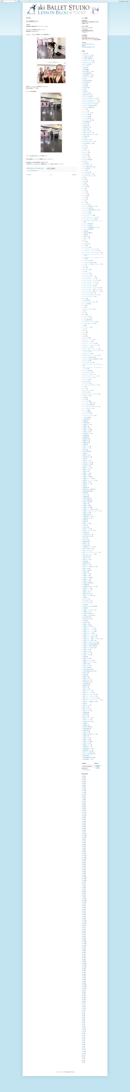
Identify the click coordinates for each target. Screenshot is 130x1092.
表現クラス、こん (87, 690)
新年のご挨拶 (86, 570)
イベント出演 (86, 116)
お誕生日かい (86, 127)
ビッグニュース (87, 327)
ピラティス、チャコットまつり (90, 345)
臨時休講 (85, 755)
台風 (84, 597)
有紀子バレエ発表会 (88, 752)
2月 (82, 787)
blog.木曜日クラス (87, 75)
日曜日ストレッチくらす (89, 662)
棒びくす (85, 716)
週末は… (85, 543)
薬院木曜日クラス (87, 750)
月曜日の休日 (86, 514)
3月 (82, 785)
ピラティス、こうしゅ (88, 339)
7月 (82, 778)
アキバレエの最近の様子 (89, 105)
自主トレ (85, 539)
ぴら (84, 336)
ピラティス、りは (87, 347)
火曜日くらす (86, 430)
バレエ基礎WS (86, 320)
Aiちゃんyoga (86, 64)
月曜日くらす (86, 507)
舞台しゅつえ (86, 708)
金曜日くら (85, 474)
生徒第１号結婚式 (87, 583)
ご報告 (84, 234)
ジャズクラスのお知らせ (89, 262)
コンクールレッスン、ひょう (90, 217)
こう (84, 188)
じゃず (84, 245)
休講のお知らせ (87, 456)
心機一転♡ (85, 557)
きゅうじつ (85, 157)
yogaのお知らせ (87, 94)
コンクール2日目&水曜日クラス (90, 210)
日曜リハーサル (87, 654)
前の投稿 (74, 174)
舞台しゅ (85, 707)
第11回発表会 (86, 617)
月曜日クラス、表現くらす (89, 509)
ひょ (84, 329)
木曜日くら (85, 739)
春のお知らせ (86, 556)
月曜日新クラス (87, 518)
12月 (83, 790)
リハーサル (85, 401)
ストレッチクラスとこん (89, 296)
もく (84, 386)
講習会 (84, 521)
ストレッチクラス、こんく (89, 278)
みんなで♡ (85, 381)
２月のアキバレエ (87, 55)
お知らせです (86, 130)
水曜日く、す (86, 574)
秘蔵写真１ (85, 685)
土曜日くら (85, 624)
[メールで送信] (47, 168)
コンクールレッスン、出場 (89, 219)
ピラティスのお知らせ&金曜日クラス (92, 359)
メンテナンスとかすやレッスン (90, 385)
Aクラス (85, 66)
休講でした (85, 455)
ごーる (84, 199)
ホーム (51, 174)
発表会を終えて (87, 681)
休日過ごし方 (86, 465)
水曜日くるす (86, 581)
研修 (84, 519)
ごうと (84, 197)
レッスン (85, 410)
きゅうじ (85, 156)
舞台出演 (85, 714)
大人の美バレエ (87, 601)
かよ (84, 145)
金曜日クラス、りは (88, 478)
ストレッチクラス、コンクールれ (91, 280)
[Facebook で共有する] (52, 168)
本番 (84, 723)
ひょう (84, 332)
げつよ (84, 181)
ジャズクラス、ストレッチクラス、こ (92, 252)
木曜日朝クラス (87, 746)
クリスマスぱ (86, 172)
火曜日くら (85, 428)
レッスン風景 (86, 412)
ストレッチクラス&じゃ (88, 293)
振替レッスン (86, 559)
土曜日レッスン (87, 653)
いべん (84, 109)
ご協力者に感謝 (87, 232)
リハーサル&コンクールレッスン (91, 406)
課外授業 (85, 435)
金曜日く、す (86, 473)
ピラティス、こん (87, 341)
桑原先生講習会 (87, 491)
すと (84, 271)
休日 (84, 458)
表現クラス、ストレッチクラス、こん (92, 699)
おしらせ (85, 123)
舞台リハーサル (87, 710)
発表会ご (85, 676)
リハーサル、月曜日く (88, 403)
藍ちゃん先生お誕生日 (88, 753)
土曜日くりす (86, 649)
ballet (84, 67)
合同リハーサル (87, 528)
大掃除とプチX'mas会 (88, 615)
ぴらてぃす (85, 338)
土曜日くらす (86, 626)
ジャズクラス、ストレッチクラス (91, 250)
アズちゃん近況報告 (88, 107)
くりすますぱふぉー (88, 174)
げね (84, 183)
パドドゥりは (86, 316)
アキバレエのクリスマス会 (89, 103)
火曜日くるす (86, 431)
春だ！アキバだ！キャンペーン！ (91, 552)
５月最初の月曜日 (87, 57)
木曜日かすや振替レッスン (89, 734)
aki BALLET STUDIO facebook (98, 767)
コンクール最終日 (87, 223)
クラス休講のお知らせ (88, 166)
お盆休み (85, 136)
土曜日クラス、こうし (88, 628)
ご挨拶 (84, 231)
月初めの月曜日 (87, 500)
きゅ (84, 148)
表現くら (85, 687)
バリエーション (87, 318)
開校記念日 (85, 439)
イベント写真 (86, 114)
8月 (82, 776)
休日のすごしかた (87, 462)
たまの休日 (85, 300)
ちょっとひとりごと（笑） (89, 302)
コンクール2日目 (87, 208)
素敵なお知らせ (87, 593)
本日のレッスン (87, 719)
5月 (82, 781)
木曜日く (85, 735)
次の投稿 (29, 174)
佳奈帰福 (85, 422)
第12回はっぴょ (87, 619)
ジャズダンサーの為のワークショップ (92, 264)
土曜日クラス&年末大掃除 (89, 645)
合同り (84, 525)
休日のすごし (86, 460)
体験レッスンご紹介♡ (88, 595)
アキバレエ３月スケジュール (90, 98)
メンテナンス (86, 383)
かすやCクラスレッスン (89, 141)
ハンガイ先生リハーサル (89, 323)
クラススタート (87, 165)
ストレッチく (86, 273)
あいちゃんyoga (87, 96)
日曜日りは (85, 663)
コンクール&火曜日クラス (89, 206)
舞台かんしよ (86, 705)
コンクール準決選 (87, 229)
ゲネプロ (85, 186)
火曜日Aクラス (86, 424)
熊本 (84, 485)
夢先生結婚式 (86, 728)
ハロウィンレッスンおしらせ (90, 321)
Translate (87, 770)
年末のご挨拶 (86, 667)
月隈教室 (85, 496)
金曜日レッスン (87, 483)
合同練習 (85, 532)
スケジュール (86, 269)
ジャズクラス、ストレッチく (90, 249)
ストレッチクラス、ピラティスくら (91, 287)
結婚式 (84, 492)
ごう (84, 190)
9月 (82, 796)
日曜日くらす (86, 658)
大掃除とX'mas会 (87, 613)
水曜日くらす (86, 577)
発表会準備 (85, 683)
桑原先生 (85, 487)
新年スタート (86, 565)
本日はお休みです (87, 721)
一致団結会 (85, 419)
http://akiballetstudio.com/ (88, 44)
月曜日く (85, 503)
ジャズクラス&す (87, 260)
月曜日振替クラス (87, 516)
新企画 (84, 561)
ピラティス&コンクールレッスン (91, 348)
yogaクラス (86, 93)
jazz (84, 78)
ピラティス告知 (87, 370)
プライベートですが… (88, 374)
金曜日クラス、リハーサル (89, 480)
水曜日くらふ (86, 579)
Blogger (73, 1072)
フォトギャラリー (87, 372)
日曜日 (84, 656)
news (84, 85)
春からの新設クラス (88, 548)
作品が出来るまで (87, 536)
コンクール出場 (87, 225)
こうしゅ (85, 193)
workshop (85, 87)
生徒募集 (85, 584)
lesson (84, 84)
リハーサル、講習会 (88, 404)
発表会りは (85, 678)
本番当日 (85, 725)
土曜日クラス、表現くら (89, 640)
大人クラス (85, 599)
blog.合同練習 (86, 73)
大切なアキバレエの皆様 (89, 606)
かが (84, 138)
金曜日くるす (86, 482)
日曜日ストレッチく (88, 660)
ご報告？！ (85, 236)
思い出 (84, 537)
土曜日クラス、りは (88, 633)
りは (84, 397)
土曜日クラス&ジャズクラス (90, 642)
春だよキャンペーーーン (89, 554)
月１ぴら (85, 494)
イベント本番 (86, 118)
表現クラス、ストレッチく (89, 696)
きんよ (84, 163)
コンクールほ (86, 211)
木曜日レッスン (87, 744)
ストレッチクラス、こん (89, 276)
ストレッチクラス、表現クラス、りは (92, 291)
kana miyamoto (86, 80)
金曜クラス (85, 469)
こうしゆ (85, 195)
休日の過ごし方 (87, 464)
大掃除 (84, 608)
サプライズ (85, 238)
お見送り (85, 125)
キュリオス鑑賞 (87, 159)
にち (84, 307)
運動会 (84, 421)
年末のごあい (86, 665)
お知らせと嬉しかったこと (89, 134)
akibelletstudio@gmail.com (88, 47)
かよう (84, 147)
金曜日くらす (86, 476)
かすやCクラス (86, 139)
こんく (84, 202)
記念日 (84, 449)
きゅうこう (85, 152)
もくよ (84, 388)
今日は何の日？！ (87, 534)
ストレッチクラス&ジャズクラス (91, 294)
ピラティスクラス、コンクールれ (91, 355)
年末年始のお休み (87, 669)
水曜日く (85, 572)
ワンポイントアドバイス (89, 415)
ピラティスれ (86, 360)
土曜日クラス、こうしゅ (89, 629)
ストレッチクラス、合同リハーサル (91, 289)
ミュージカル (86, 379)
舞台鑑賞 (85, 712)
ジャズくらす (86, 247)
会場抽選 (85, 437)
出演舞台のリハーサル (88, 547)
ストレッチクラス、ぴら (89, 285)
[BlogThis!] (49, 168)
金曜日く (85, 471)
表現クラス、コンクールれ (89, 694)
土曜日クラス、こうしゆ (89, 631)
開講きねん (85, 440)
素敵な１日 (85, 592)
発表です (85, 672)
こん (84, 201)
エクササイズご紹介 (88, 120)
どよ (84, 305)
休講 (84, 453)
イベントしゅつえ (87, 112)
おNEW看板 (86, 121)
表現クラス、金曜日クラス (89, 701)
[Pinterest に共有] (54, 168)
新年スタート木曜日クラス (89, 566)
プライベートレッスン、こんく (90, 376)
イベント (85, 111)
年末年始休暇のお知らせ (89, 671)
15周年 (84, 53)
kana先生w (85, 82)
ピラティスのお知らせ (88, 357)
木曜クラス (85, 732)
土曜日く (85, 622)
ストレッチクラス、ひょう (89, 284)
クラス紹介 (85, 168)
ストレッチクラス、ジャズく (90, 282)
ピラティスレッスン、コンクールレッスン (93, 364)
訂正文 (84, 620)
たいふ (84, 298)
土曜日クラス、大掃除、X (89, 636)
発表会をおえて (87, 680)
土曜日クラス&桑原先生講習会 (90, 644)
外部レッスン (86, 446)
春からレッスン (87, 550)
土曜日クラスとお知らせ (89, 647)
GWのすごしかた (87, 76)
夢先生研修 (85, 730)
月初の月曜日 (86, 498)
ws (83, 89)
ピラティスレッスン (88, 362)
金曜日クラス (35, 170)
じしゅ (84, 241)
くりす (84, 170)
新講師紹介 (85, 563)
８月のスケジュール (88, 62)
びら (84, 334)
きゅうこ (85, 150)
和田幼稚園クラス (87, 759)
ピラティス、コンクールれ (89, 343)
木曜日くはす (86, 737)
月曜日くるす (86, 512)
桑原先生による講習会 (88, 489)
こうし (84, 192)
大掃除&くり (86, 611)
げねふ (84, 184)
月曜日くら (85, 505)
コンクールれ (86, 213)
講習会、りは (86, 523)
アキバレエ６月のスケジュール (90, 102)
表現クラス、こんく (88, 692)
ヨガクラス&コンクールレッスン (91, 394)
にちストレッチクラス (88, 309)
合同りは (85, 527)
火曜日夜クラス (87, 433)
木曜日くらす (86, 741)
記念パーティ (86, 447)
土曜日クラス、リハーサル (89, 635)
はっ (84, 312)
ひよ (84, 330)
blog (31, 170)
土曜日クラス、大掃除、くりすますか (92, 638)
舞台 (84, 703)
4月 (82, 783)
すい (84, 266)
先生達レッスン (87, 590)
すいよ (84, 267)
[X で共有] (51, 168)
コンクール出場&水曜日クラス (90, 227)
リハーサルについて (88, 408)
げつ (84, 179)
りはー (84, 399)
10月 (83, 794)
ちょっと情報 (86, 303)
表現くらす (85, 689)
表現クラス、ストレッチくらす (90, 698)
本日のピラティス (87, 717)
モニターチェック (87, 390)
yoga (84, 91)
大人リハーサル (87, 602)
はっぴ (84, 314)
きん (84, 161)
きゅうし (85, 154)
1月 (82, 788)
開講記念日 (85, 442)
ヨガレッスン (86, 395)
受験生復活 (85, 541)
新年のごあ (85, 568)
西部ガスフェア (87, 588)
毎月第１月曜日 (87, 726)
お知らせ (85, 129)
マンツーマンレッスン (88, 377)
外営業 (84, 444)
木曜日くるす (86, 743)
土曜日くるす (86, 651)
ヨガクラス (85, 392)
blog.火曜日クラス (87, 71)
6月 (82, 779)
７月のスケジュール (88, 60)
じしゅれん (85, 243)
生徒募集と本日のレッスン (89, 586)
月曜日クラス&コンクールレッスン (91, 510)
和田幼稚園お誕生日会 (88, 757)
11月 (83, 792)
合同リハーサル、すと (88, 530)
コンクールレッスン (88, 215)
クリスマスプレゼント (88, 175)
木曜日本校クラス (87, 748)
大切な (84, 604)
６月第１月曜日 (87, 58)
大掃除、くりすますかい (89, 610)
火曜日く (85, 426)
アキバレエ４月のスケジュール (90, 100)
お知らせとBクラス (87, 132)
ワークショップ (87, 413)
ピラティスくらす (87, 353)
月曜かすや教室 (87, 501)
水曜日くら (85, 575)
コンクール (85, 204)
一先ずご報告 (86, 417)
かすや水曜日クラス (88, 143)
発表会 (84, 674)
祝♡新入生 (85, 545)
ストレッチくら (87, 275)
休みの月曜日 (86, 451)
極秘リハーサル (87, 467)
